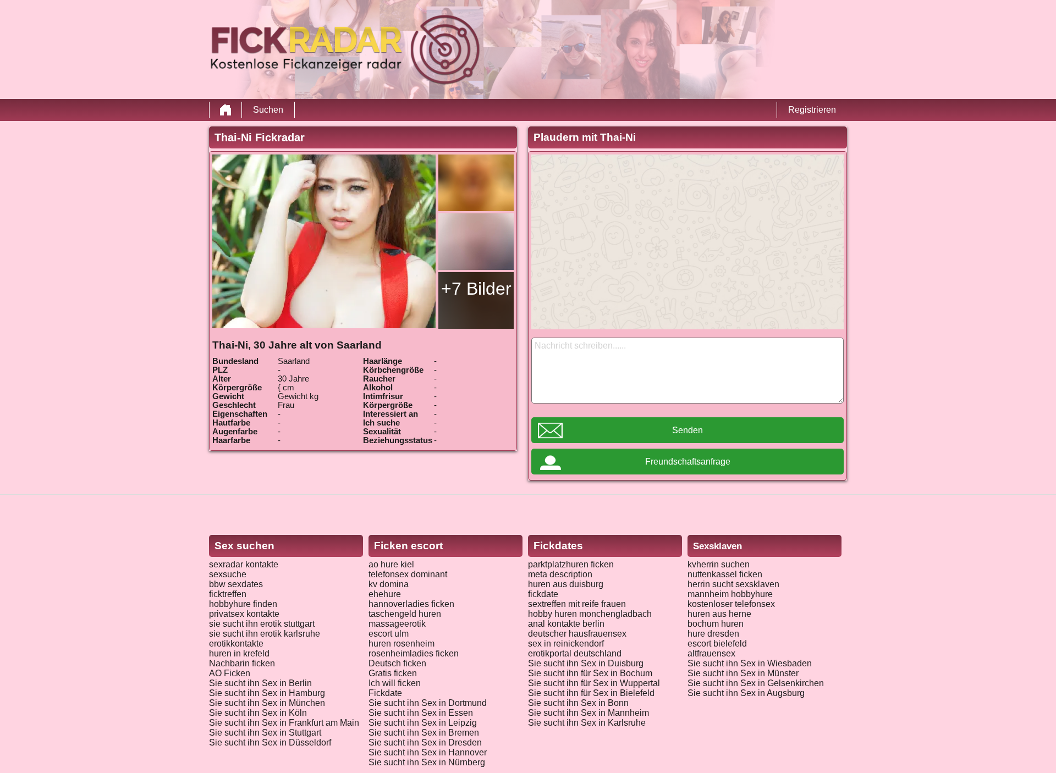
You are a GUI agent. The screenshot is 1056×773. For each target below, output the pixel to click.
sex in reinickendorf (566, 643)
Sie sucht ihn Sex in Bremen (424, 732)
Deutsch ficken (397, 663)
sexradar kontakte (243, 564)
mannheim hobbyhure (730, 594)
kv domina (389, 584)
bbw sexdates (236, 584)
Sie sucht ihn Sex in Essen (421, 712)
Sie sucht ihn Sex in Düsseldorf (270, 742)
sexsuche (227, 574)
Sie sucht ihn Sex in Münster (743, 673)
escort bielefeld (717, 643)
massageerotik (397, 623)
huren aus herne (719, 614)
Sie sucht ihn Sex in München (267, 703)
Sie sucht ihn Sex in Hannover (428, 752)
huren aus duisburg (565, 584)
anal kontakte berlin (566, 623)
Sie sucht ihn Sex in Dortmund (428, 703)
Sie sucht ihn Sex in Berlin (260, 683)
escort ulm (389, 633)
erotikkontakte (236, 643)
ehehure (385, 594)
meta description (560, 574)
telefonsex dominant (408, 574)
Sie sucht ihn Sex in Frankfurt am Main (284, 722)
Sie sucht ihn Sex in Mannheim (588, 712)
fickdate (543, 594)
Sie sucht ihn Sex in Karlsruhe (587, 722)
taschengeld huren (405, 614)
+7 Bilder (476, 289)
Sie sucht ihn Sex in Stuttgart (265, 732)
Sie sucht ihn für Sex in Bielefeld (591, 693)
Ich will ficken (395, 683)
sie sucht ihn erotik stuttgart (262, 623)
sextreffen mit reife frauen (577, 604)
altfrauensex (711, 653)
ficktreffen (227, 594)
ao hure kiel (391, 564)
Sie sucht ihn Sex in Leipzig (423, 722)
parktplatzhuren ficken (571, 564)
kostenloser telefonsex (731, 604)
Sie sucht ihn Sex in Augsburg (746, 693)
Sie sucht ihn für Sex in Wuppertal (594, 683)
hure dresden (713, 633)
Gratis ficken (393, 673)
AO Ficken (229, 673)
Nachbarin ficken (242, 663)
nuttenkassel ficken (725, 574)
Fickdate (385, 693)
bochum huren (716, 623)
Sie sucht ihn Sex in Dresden (425, 742)
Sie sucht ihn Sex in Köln (258, 712)
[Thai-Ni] (324, 241)
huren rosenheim (402, 643)
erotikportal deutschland (575, 653)
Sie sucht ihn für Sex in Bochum (590, 673)
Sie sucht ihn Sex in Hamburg (267, 693)
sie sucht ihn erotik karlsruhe (264, 633)
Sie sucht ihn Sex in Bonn (578, 703)
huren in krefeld (239, 653)
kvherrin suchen (719, 564)
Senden (687, 430)
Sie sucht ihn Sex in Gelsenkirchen (756, 683)
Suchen (268, 109)
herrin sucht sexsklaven (733, 584)
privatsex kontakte (244, 614)
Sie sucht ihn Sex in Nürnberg (427, 762)
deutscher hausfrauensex (577, 633)
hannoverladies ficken (411, 604)
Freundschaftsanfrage (687, 461)
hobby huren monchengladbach (590, 614)
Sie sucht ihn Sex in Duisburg (586, 663)
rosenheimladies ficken (414, 653)
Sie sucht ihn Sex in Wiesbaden (750, 663)
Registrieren (812, 109)
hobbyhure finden (243, 604)
